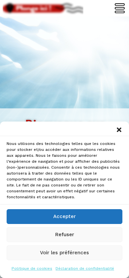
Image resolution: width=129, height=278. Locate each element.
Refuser (64, 234)
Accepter (64, 216)
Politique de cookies (32, 268)
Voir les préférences (64, 253)
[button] (119, 129)
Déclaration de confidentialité (85, 268)
